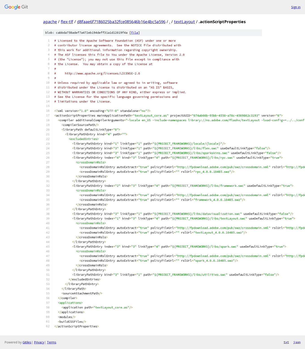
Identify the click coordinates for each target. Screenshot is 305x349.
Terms (51, 342)
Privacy (39, 342)
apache (50, 21)
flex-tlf (67, 21)
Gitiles (27, 342)
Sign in (296, 7)
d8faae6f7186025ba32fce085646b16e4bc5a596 (121, 21)
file (134, 33)
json (297, 342)
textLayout (184, 21)
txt (286, 342)
